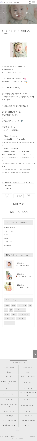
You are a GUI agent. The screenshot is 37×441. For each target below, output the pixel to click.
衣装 (6, 310)
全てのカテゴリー (10, 228)
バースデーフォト (21, 318)
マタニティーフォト (24, 314)
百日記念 (7, 314)
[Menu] (33, 2)
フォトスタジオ (22, 305)
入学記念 (7, 305)
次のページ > (30, 196)
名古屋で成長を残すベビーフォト (13, 182)
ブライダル (8, 242)
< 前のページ (7, 196)
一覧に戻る (18, 196)
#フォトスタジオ (22, 212)
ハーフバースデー (9, 318)
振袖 (6, 238)
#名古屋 (11, 212)
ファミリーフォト (9, 323)
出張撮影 (8, 245)
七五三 (12, 188)
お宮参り (14, 314)
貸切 (11, 310)
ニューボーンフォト (19, 310)
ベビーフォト (5, 188)
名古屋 (13, 305)
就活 (30, 305)
